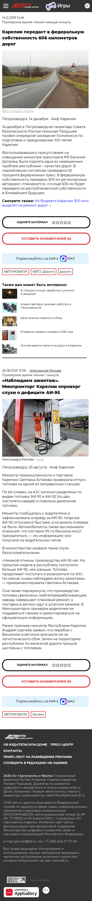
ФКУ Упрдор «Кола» (18, 111)
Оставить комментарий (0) (46, 239)
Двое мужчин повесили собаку (41, 318)
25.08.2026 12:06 (14, 370)
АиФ (40, 459)
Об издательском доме (25, 744)
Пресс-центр (61, 744)
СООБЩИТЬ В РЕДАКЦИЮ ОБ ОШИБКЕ (35, 763)
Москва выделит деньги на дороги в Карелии (51, 345)
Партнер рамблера (40, 880)
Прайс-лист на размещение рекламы (37, 757)
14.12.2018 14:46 (13, 18)
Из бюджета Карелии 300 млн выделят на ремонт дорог (45, 203)
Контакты (12, 751)
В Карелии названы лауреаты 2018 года (47, 331)
